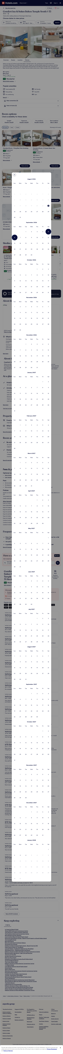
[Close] (60, 1048)
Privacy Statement (52, 1049)
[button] (48, 188)
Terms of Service (8, 1050)
